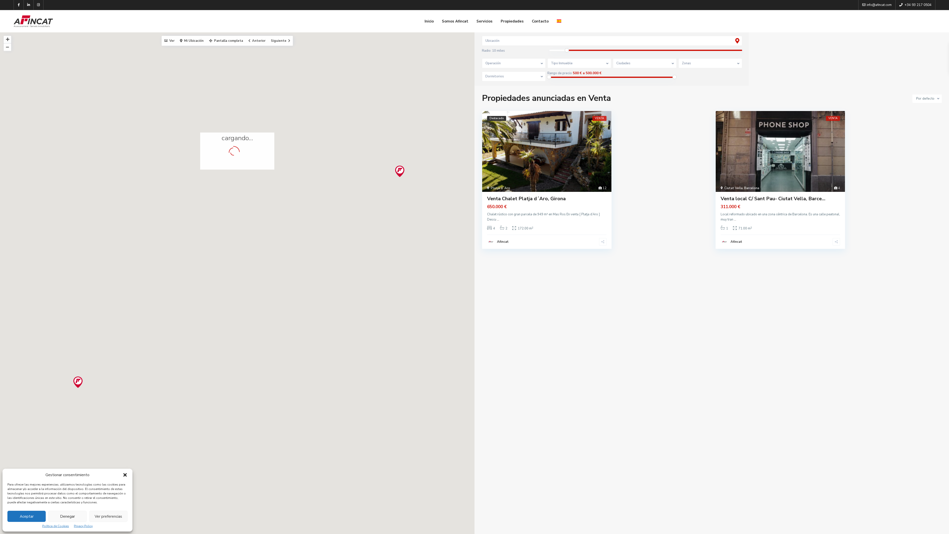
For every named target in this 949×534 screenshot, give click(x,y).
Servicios (484, 21)
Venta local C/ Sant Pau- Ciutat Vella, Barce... (773, 198)
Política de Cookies (55, 526)
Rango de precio (559, 73)
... (498, 219)
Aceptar (27, 516)
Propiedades (512, 21)
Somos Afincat (455, 21)
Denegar (67, 516)
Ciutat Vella (733, 188)
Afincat (503, 242)
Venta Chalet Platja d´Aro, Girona (526, 198)
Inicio (429, 21)
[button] (125, 474)
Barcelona (751, 188)
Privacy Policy (83, 526)
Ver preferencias (108, 516)
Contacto (540, 21)
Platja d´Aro (500, 188)
